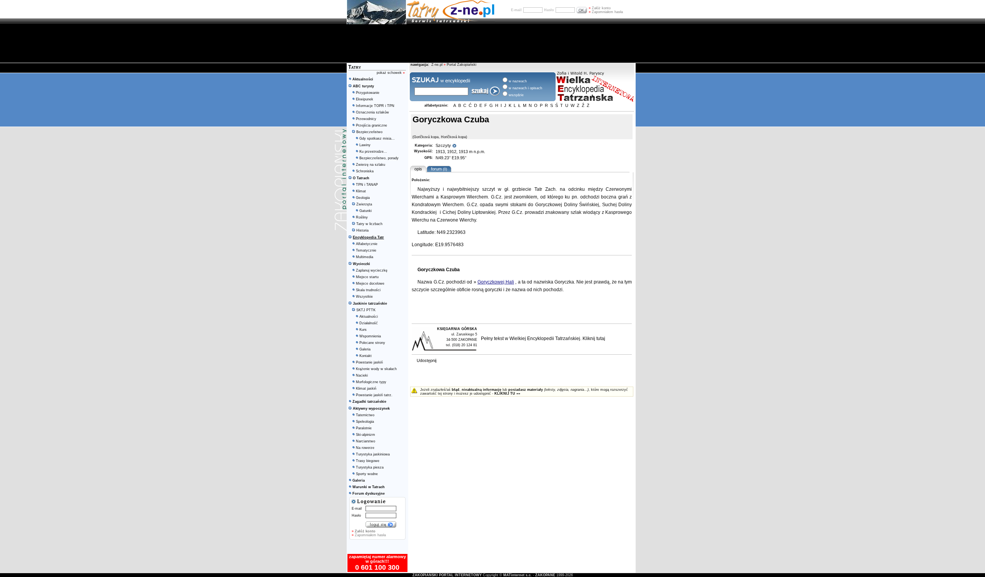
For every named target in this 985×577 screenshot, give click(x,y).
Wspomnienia (370, 336)
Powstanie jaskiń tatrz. (374, 395)
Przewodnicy (366, 119)
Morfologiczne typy (371, 382)
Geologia (363, 198)
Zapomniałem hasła (606, 12)
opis (418, 169)
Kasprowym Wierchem (464, 197)
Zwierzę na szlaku (370, 165)
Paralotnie (364, 428)
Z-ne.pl (437, 65)
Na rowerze (365, 448)
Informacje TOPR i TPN (375, 106)
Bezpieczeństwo (369, 132)
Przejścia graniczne (371, 125)
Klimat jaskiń (366, 388)
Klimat (361, 191)
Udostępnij (426, 360)
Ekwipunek (364, 99)
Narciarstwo (365, 441)
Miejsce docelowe (370, 283)
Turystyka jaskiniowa (373, 454)
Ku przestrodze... (373, 151)
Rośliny (362, 217)
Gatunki (365, 211)
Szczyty (444, 145)
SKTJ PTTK (366, 310)
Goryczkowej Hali (495, 282)
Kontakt (365, 356)
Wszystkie (364, 297)
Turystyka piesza (370, 467)
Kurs (363, 330)
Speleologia (365, 422)
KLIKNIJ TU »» (507, 393)
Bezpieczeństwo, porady (379, 158)
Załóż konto (600, 8)
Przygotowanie (367, 93)
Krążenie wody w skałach (376, 369)
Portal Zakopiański (461, 65)
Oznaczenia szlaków (372, 112)
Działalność (368, 323)
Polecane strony (372, 343)
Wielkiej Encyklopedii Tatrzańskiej (544, 338)
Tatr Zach (545, 189)
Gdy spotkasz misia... (377, 138)
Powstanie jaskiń (369, 362)
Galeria (365, 349)
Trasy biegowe (367, 461)
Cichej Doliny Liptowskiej (469, 212)
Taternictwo (365, 415)
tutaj (600, 338)
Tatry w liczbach (369, 224)
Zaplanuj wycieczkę (371, 270)
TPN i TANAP (367, 185)
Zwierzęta (364, 204)
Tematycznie (366, 250)
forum (438, 169)
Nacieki (362, 375)
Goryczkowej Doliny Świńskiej (567, 204)
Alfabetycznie (366, 244)
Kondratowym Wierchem (438, 204)
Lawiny (365, 145)
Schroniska (365, 171)
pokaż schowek (391, 73)
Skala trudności (368, 290)
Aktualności (368, 317)
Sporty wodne (367, 474)
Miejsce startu (367, 277)
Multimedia (364, 257)
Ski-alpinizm (365, 435)
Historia (362, 230)
